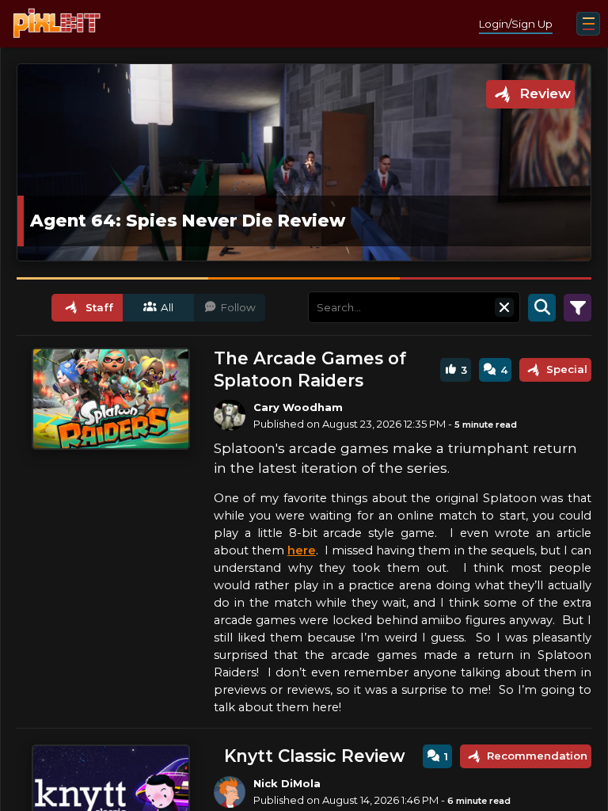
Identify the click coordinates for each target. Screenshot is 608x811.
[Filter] (577, 307)
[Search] (542, 307)
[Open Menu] (588, 24)
